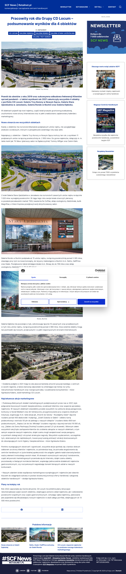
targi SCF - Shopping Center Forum (57, 558)
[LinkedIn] (62, 509)
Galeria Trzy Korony (42, 37)
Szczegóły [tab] (63, 277)
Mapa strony (71, 571)
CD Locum (13, 33)
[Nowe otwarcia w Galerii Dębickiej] (13, 535)
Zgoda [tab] (33, 277)
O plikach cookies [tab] (92, 277)
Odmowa (35, 302)
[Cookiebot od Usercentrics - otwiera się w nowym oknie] (96, 270)
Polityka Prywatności (84, 571)
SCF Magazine (82, 7)
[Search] (120, 7)
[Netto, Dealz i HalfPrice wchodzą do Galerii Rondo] (42, 535)
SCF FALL (98, 7)
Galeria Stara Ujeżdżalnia (63, 33)
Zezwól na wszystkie (91, 302)
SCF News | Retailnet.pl (18, 5)
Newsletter (65, 7)
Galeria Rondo (42, 33)
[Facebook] (21, 509)
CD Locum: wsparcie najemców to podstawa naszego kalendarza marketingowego (70, 547)
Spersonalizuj (62, 302)
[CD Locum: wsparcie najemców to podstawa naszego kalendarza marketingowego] (70, 535)
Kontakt (112, 7)
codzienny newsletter (66, 560)
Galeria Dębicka (27, 33)
